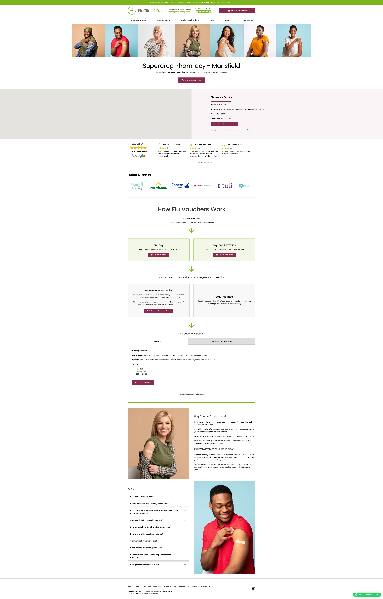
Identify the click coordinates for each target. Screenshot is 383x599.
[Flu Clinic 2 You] (145, 7)
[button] (198, 161)
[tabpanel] (191, 366)
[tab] (158, 340)
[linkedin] (253, 586)
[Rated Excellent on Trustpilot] (203, 9)
